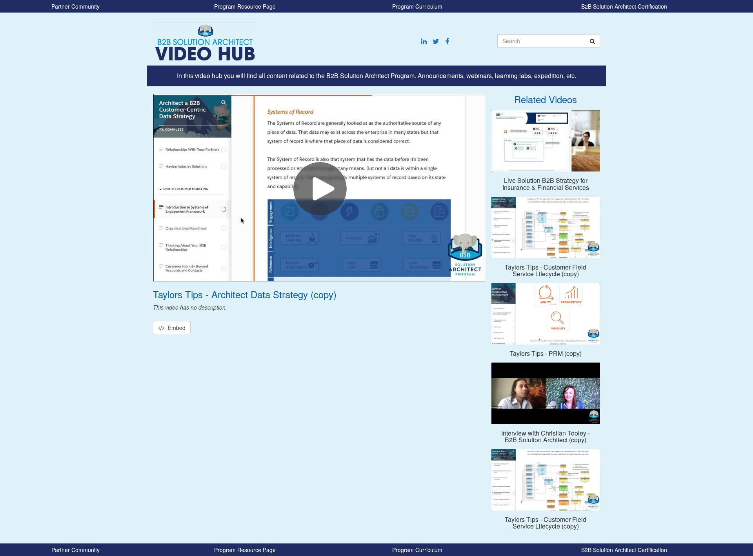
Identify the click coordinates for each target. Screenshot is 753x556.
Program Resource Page (245, 6)
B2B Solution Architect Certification (624, 6)
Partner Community (75, 6)
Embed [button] (177, 328)
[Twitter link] (436, 41)
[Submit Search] (592, 40)
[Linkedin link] (424, 41)
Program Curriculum (417, 6)
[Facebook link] (447, 41)
